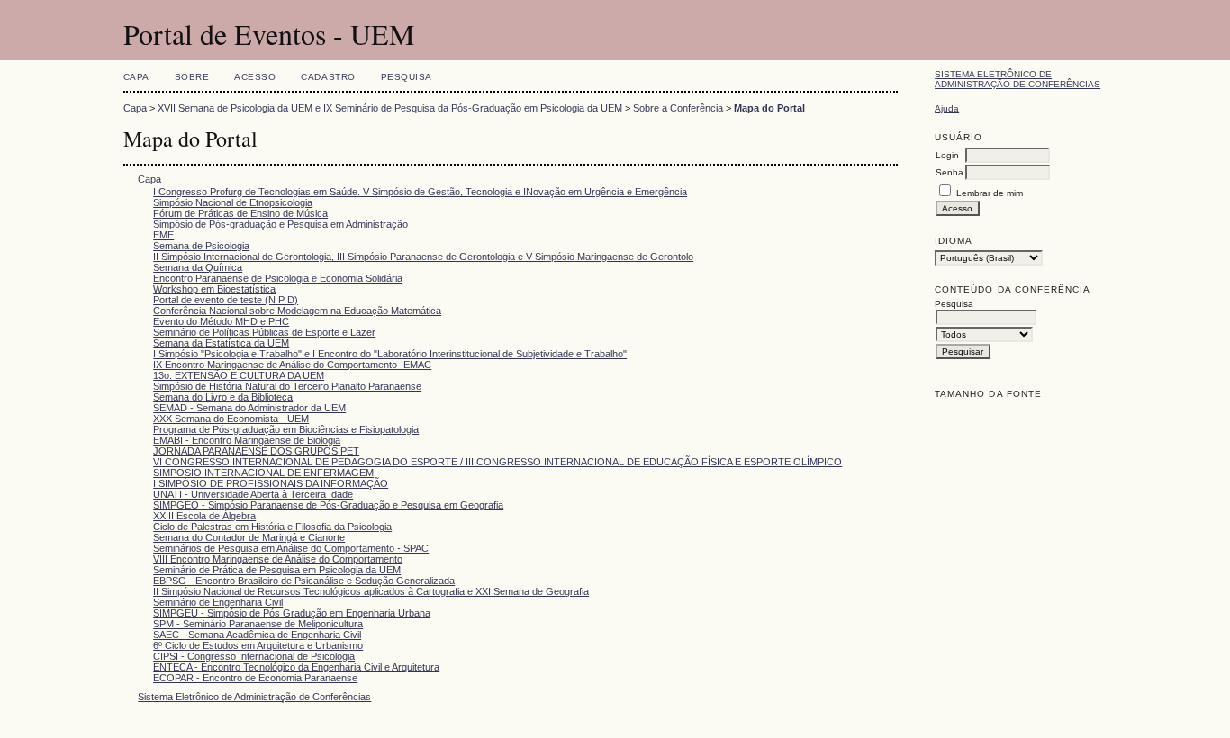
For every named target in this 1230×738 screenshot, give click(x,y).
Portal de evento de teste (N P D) (225, 299)
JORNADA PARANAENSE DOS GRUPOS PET (256, 451)
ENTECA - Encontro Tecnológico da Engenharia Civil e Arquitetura (296, 667)
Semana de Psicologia (201, 245)
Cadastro (328, 77)
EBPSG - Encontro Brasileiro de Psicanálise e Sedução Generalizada (304, 580)
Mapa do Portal (769, 108)
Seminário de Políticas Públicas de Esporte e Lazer (264, 332)
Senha (949, 172)
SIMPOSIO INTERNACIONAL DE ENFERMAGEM (263, 472)
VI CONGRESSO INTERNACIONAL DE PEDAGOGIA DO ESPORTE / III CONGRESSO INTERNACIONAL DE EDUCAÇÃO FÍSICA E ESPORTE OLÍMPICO (497, 461)
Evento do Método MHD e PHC (221, 321)
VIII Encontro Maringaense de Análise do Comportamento (277, 559)
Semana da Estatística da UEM (221, 343)
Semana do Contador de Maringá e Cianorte (249, 537)
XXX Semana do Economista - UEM (231, 418)
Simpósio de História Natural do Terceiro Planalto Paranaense (287, 386)
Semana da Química (197, 267)
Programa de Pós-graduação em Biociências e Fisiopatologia (286, 429)
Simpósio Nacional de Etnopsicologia (232, 202)
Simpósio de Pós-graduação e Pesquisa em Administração (280, 224)
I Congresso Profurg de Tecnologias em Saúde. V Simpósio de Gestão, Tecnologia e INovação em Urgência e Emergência (420, 191)
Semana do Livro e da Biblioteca (223, 397)
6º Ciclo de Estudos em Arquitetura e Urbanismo (258, 645)
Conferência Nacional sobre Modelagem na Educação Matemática (297, 310)
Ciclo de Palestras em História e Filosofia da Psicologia (272, 526)
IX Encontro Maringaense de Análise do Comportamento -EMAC (292, 364)
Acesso (255, 77)
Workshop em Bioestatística (214, 289)
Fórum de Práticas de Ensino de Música (240, 213)
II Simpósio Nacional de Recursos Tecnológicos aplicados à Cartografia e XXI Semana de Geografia (371, 591)
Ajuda (947, 108)
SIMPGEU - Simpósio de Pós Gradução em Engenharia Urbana (291, 613)
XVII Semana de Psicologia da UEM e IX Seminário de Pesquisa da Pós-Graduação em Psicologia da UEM (390, 108)
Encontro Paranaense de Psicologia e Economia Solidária (277, 278)
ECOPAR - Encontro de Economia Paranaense (255, 677)
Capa (136, 77)
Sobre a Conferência (678, 108)
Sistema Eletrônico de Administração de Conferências (1017, 79)
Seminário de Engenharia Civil (218, 602)
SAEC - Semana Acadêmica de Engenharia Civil (257, 634)
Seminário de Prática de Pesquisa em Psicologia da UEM (277, 569)
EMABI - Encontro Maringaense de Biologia (246, 440)
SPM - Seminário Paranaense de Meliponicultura (258, 623)
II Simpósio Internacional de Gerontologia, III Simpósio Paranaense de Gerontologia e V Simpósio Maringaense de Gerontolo (423, 256)
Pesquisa (406, 77)
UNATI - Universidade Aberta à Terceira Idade (253, 494)
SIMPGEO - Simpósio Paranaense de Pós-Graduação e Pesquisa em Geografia (328, 505)
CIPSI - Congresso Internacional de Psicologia (254, 656)
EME (163, 235)
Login (947, 155)
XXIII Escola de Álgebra (204, 515)
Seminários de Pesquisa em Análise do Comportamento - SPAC (291, 548)
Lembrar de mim (989, 193)
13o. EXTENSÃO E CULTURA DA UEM (238, 375)
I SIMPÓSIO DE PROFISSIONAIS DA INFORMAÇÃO (270, 483)
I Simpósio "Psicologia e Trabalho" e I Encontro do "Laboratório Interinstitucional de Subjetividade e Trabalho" (390, 353)
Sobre (192, 77)
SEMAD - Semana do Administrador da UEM (249, 407)
